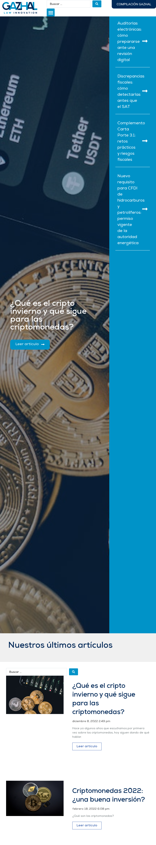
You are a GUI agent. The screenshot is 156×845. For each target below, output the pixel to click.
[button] (51, 12)
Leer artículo (87, 746)
